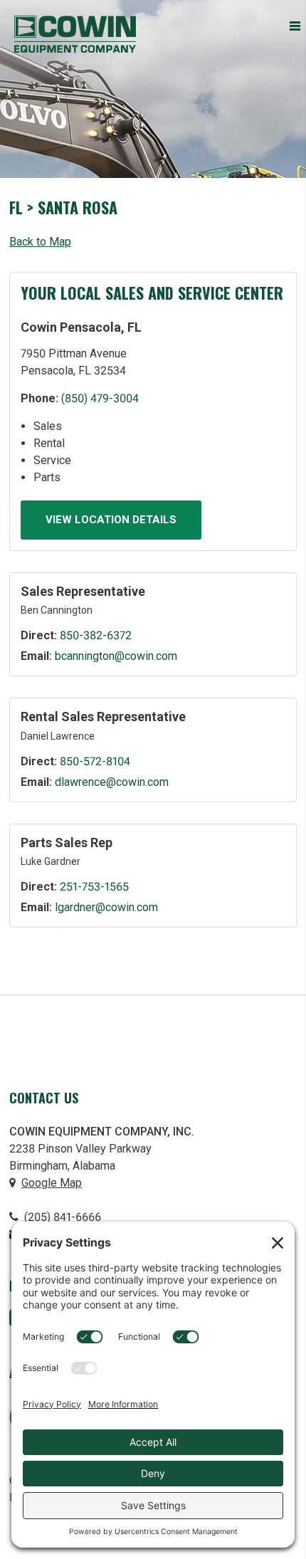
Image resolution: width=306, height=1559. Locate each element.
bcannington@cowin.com (116, 656)
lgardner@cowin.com (106, 907)
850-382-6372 (96, 635)
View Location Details (111, 519)
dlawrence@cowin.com (112, 782)
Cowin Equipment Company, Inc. (75, 34)
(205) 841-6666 (61, 1217)
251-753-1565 (94, 886)
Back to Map (40, 241)
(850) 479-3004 (100, 398)
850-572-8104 (95, 761)
